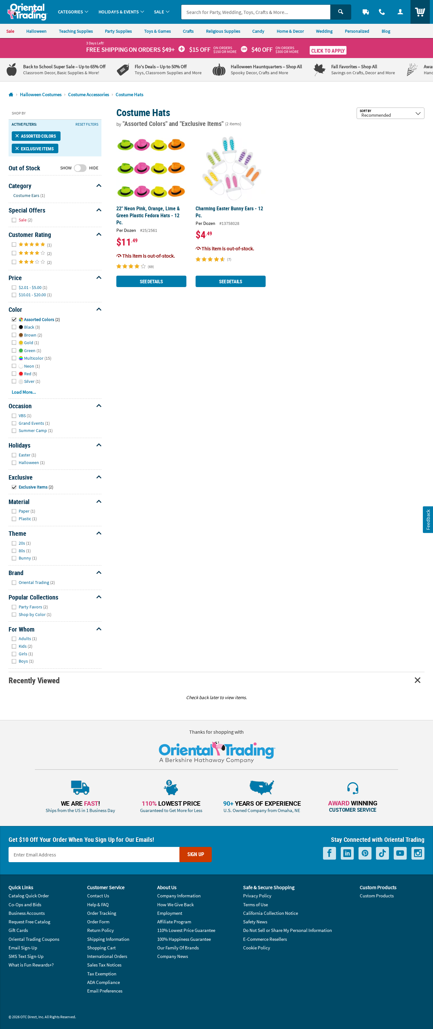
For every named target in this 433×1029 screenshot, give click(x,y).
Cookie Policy (256, 948)
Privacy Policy (257, 896)
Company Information (179, 896)
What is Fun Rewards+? (31, 965)
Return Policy (100, 930)
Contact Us (98, 896)
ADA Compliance (103, 982)
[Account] (400, 12)
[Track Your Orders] (366, 12)
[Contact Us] (382, 12)
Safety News (255, 922)
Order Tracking (101, 913)
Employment (169, 913)
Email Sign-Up (23, 948)
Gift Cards (18, 930)
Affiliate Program (174, 922)
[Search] (340, 12)
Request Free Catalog (29, 922)
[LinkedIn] (347, 853)
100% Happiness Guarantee (184, 939)
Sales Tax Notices (104, 965)
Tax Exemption (101, 974)
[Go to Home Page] (11, 95)
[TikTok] (382, 853)
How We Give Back (175, 904)
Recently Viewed (34, 680)
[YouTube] (400, 853)
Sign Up (195, 854)
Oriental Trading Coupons (34, 939)
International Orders (107, 956)
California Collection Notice (270, 913)
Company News (172, 956)
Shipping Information (108, 939)
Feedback (427, 519)
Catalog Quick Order (29, 896)
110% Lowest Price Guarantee (186, 930)
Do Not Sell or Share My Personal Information (287, 930)
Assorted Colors (38, 136)
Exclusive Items (37, 149)
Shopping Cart (101, 948)
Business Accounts (27, 913)
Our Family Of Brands (178, 948)
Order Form (98, 922)
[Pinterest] (365, 853)
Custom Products (377, 896)
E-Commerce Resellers (265, 939)
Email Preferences (104, 991)
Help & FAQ (98, 904)
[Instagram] (417, 853)
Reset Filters (86, 124)
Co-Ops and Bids (25, 904)
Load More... (24, 392)
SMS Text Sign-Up (26, 956)
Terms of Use (255, 904)
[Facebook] (329, 853)
